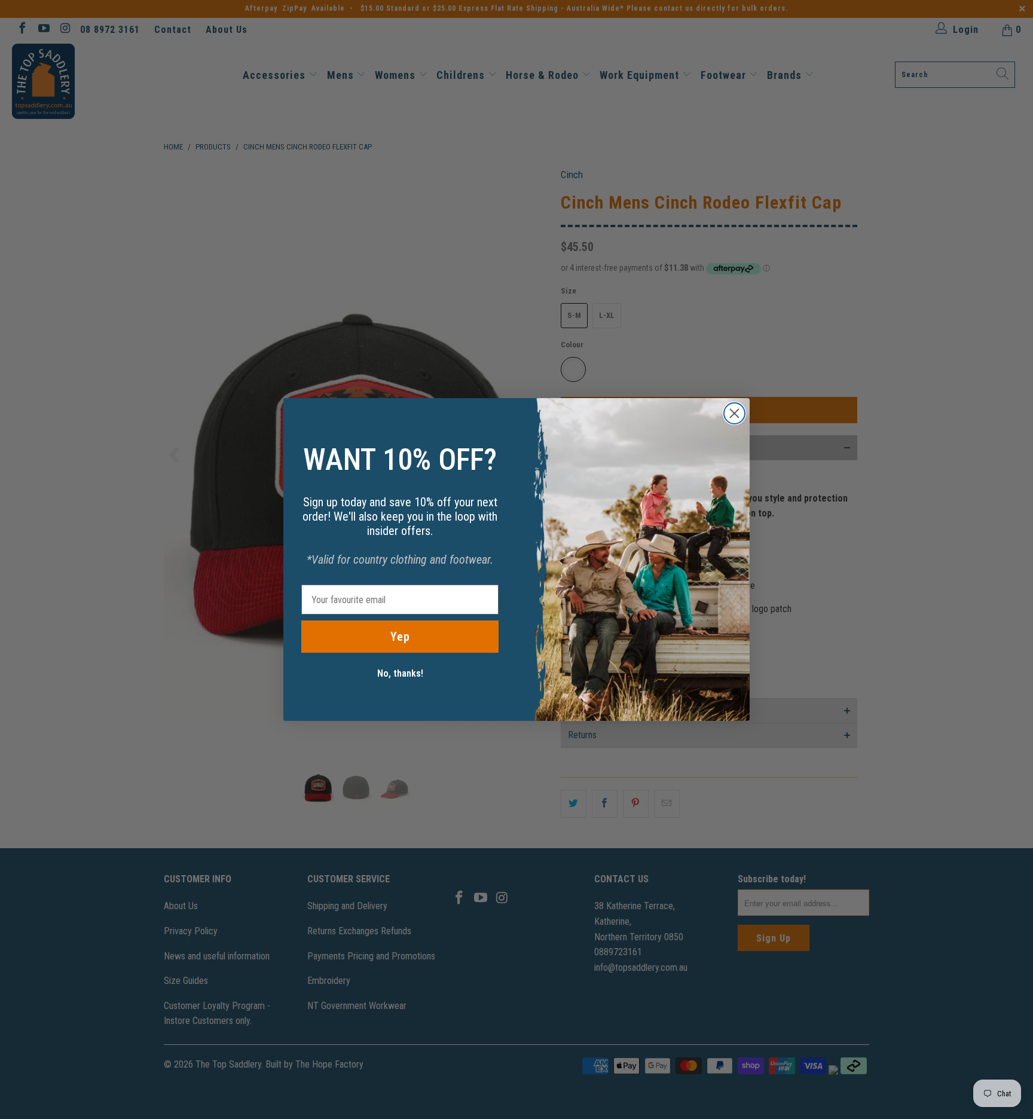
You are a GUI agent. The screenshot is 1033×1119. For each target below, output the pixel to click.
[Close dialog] (734, 413)
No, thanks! (400, 673)
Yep (400, 636)
